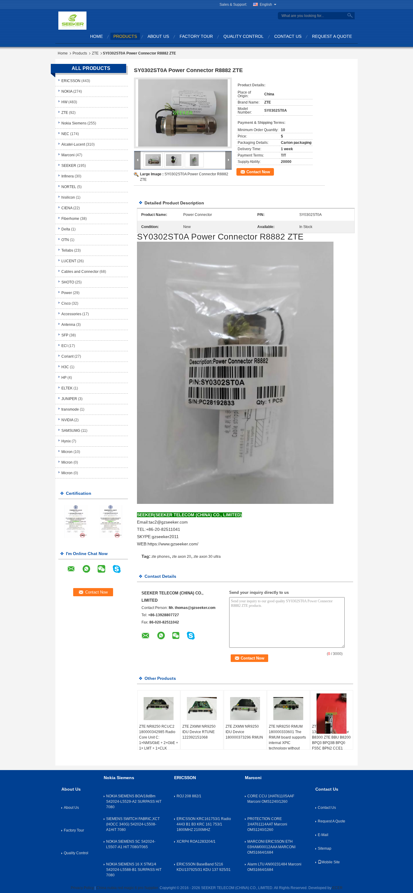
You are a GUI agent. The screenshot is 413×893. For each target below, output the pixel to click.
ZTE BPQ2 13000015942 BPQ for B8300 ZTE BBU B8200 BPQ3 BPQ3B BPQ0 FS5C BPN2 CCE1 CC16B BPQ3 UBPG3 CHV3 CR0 (331, 742)
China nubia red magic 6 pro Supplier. (128, 888)
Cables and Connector (80, 272)
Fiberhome (70, 219)
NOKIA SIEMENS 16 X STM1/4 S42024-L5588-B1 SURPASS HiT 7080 (133, 869)
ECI (64, 346)
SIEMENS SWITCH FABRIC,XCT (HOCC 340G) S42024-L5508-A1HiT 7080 (133, 824)
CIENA (66, 208)
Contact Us (287, 36)
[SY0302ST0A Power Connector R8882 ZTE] (183, 113)
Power (66, 293)
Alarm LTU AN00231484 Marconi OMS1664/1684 (274, 867)
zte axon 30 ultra (207, 556)
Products (125, 36)
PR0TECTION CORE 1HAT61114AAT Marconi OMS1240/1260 (267, 824)
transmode (70, 409)
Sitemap (324, 848)
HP (64, 377)
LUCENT (68, 261)
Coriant (67, 356)
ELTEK (67, 388)
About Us (158, 36)
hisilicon (68, 197)
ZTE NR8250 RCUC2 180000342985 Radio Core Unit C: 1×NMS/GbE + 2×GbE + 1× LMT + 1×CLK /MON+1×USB (158, 740)
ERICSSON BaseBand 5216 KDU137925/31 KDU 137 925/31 (204, 867)
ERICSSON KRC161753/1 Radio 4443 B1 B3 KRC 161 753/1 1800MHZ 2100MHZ (204, 824)
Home (96, 36)
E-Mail (323, 835)
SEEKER (68, 166)
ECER (337, 888)
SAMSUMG (70, 430)
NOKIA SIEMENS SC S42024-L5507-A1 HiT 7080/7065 (130, 844)
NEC (65, 134)
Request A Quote (332, 36)
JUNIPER (69, 399)
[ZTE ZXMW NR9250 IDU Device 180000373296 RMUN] (245, 708)
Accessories (71, 314)
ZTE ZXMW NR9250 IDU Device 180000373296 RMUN (244, 731)
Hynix (66, 441)
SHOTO (67, 282)
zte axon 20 (181, 556)
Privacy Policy (82, 888)
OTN (65, 240)
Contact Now (258, 172)
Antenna (68, 324)
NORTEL (68, 187)
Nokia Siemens (73, 123)
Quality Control (243, 36)
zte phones (160, 556)
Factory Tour (196, 36)
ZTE (95, 53)
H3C (65, 367)
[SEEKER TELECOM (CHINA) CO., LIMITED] (72, 20)
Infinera (67, 176)
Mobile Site (330, 862)
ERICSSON (70, 81)
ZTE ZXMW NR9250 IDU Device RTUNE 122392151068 (199, 731)
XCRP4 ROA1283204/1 (196, 841)
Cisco (66, 303)
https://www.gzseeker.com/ (173, 543)
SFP (64, 335)
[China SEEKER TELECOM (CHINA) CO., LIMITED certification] (75, 521)
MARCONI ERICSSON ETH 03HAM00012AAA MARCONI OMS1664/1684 (271, 847)
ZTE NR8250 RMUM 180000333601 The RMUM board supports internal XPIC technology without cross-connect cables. (287, 740)
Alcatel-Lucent (73, 144)
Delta (65, 229)
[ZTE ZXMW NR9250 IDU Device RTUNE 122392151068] (202, 708)
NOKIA (66, 91)
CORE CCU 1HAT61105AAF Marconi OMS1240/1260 (270, 799)
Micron (67, 452)
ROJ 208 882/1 (189, 796)
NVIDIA (67, 420)
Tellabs (67, 250)
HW (64, 102)
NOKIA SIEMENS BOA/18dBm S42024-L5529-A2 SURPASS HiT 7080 (133, 801)
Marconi (68, 155)
